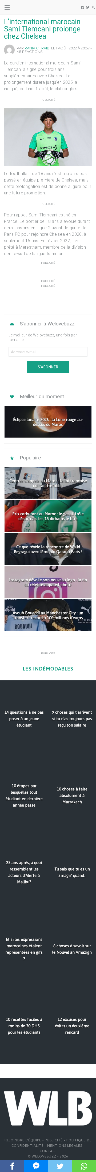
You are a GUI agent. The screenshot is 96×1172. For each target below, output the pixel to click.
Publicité (54, 1140)
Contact (49, 1151)
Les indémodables (48, 668)
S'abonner (48, 367)
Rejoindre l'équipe (23, 1140)
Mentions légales (64, 1146)
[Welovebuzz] (24, 7)
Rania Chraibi (37, 48)
